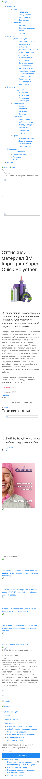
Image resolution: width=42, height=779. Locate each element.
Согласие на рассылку (17, 732)
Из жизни (22, 109)
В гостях (22, 106)
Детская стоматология (28, 49)
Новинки (17, 9)
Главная (7, 173)
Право (15, 135)
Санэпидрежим (25, 143)
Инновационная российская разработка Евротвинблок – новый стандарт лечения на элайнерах (20, 573)
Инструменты (24, 17)
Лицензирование (25, 141)
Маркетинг (23, 92)
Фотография (23, 100)
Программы (23, 20)
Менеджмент (18, 90)
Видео (10, 162)
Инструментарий (26, 125)
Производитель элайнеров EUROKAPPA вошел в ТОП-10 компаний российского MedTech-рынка (19, 592)
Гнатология (23, 47)
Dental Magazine (11, 719)
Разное (21, 33)
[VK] (6, 407)
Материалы (23, 12)
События (17, 23)
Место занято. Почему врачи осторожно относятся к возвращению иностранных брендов (20, 628)
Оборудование (24, 14)
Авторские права (15, 740)
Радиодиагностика (26, 71)
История (22, 114)
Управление (23, 98)
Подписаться (21, 755)
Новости (11, 6)
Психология (23, 95)
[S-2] (22, 196)
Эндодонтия (23, 84)
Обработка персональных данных (22, 729)
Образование (13, 149)
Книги (15, 160)
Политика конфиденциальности (21, 726)
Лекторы (17, 157)
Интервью (22, 111)
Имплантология (25, 57)
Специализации (20, 39)
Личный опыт (19, 103)
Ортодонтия (23, 60)
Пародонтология (25, 68)
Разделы (7, 715)
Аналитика (17, 117)
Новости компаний (27, 28)
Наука (21, 31)
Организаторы (19, 154)
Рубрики (11, 87)
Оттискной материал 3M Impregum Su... (24, 176)
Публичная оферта (15, 737)
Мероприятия (24, 25)
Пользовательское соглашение (21, 734)
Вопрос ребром (25, 119)
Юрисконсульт (24, 146)
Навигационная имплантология (15, 644)
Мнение (21, 133)
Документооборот (26, 138)
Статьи (10, 36)
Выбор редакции (25, 122)
